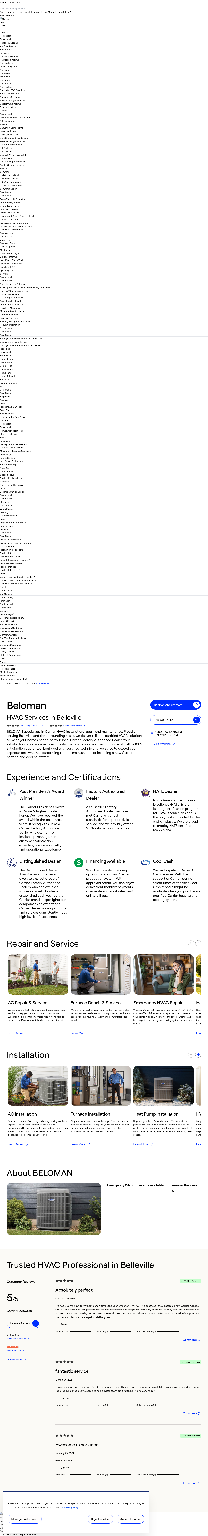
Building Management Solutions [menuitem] (16, 321)
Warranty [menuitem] (4, 481)
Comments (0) (192, 1339)
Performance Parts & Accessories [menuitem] (16, 226)
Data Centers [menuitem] (6, 369)
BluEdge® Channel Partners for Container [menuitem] (20, 345)
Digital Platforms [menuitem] (8, 256)
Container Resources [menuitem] (10, 556)
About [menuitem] (3, 586)
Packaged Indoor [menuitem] (8, 130)
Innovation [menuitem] (5, 600)
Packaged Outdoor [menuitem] (9, 134)
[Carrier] (104, 20)
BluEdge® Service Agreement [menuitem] (14, 290)
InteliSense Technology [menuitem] (11, 461)
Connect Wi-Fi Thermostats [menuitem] (13, 154)
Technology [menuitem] (5, 454)
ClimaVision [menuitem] (6, 158)
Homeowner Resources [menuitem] (11, 430)
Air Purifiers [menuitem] (6, 69)
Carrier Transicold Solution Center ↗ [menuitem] (18, 580)
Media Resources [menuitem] (8, 672)
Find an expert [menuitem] (7, 525)
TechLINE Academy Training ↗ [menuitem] (15, 559)
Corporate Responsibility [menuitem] (12, 617)
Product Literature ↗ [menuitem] (10, 553)
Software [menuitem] (4, 171)
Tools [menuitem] (2, 573)
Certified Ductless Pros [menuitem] (11, 447)
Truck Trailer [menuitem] (6, 403)
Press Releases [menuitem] (7, 668)
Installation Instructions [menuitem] (11, 549)
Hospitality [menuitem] (5, 379)
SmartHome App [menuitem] (8, 464)
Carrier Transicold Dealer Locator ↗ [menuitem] (17, 576)
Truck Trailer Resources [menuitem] (12, 539)
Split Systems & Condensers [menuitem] (14, 137)
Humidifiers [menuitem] (6, 73)
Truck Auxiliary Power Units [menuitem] (14, 222)
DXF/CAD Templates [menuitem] (10, 181)
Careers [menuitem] (4, 610)
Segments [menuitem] (5, 396)
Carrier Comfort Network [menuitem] (12, 164)
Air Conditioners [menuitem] (8, 46)
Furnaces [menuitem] (4, 52)
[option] (38, 994)
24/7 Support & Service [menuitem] (11, 297)
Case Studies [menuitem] (6, 505)
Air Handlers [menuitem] (6, 62)
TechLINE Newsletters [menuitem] (11, 563)
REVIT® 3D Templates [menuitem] (11, 185)
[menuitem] (5, 35)
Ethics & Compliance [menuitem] (10, 654)
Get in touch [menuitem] (6, 328)
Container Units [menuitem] (7, 232)
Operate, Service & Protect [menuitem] (13, 283)
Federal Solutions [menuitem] (8, 382)
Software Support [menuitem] (8, 188)
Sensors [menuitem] (4, 168)
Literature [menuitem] (5, 501)
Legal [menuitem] (3, 518)
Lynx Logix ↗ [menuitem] (6, 270)
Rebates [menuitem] (4, 437)
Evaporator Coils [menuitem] (8, 107)
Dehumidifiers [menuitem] (7, 83)
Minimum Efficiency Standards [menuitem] (15, 450)
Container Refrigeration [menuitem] (11, 229)
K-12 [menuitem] (2, 386)
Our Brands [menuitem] (5, 607)
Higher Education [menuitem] (8, 375)
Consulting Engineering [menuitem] (11, 300)
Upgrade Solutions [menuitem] (9, 314)
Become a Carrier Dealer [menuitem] (12, 491)
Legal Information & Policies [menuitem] (14, 522)
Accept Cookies (130, 1519)
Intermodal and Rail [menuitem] (9, 212)
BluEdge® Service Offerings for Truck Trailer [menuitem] (22, 338)
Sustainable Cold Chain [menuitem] (11, 627)
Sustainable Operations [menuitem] (11, 631)
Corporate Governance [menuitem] (11, 644)
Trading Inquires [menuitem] (8, 566)
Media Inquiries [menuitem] (7, 675)
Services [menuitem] (4, 273)
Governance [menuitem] (6, 641)
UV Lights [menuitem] (5, 79)
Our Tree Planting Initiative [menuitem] (13, 637)
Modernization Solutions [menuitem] (12, 311)
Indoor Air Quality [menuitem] (8, 66)
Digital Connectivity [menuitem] (9, 294)
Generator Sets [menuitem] (7, 236)
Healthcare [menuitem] (5, 372)
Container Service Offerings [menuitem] (13, 341)
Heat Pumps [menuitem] (6, 49)
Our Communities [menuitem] (8, 634)
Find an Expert (7, 678)
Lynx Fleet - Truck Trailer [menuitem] (12, 260)
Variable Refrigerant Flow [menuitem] (12, 100)
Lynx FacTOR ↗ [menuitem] (7, 266)
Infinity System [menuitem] (7, 457)
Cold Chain (5, 195)
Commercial (6, 117)
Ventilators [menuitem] (5, 76)
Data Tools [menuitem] (5, 239)
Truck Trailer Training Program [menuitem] (15, 542)
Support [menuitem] (4, 420)
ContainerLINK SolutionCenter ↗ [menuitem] (16, 583)
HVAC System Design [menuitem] (10, 175)
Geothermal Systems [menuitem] (10, 103)
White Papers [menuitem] (6, 508)
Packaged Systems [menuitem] (9, 59)
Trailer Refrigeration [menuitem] (10, 202)
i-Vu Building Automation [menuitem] (12, 161)
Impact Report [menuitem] (7, 621)
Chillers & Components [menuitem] (11, 127)
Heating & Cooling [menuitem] (9, 42)
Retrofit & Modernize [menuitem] (10, 307)
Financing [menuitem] (5, 440)
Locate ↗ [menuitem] (4, 529)
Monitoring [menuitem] (5, 249)
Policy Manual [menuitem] (7, 651)
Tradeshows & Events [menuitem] (11, 406)
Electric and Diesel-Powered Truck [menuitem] (17, 215)
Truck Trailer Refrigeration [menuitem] (13, 198)
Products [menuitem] (4, 32)
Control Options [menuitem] (7, 246)
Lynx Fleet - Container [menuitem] (11, 263)
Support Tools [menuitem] (7, 474)
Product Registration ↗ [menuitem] (11, 478)
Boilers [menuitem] (3, 110)
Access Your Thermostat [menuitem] (12, 484)
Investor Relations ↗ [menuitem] (10, 648)
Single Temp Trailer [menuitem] (10, 205)
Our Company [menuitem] (7, 597)
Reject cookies (100, 1519)
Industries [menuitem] (5, 348)
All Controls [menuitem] (6, 147)
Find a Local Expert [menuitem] (9, 433)
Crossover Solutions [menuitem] (10, 96)
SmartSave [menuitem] (5, 467)
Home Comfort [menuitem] (7, 358)
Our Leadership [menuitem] (7, 604)
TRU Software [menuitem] (7, 546)
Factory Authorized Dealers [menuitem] (13, 444)
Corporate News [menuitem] (8, 665)
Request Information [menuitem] (10, 324)
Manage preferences (24, 1519)
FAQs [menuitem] (2, 488)
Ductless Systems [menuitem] (9, 56)
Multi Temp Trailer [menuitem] (9, 209)
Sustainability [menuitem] (7, 413)
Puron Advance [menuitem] (7, 471)
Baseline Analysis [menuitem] (9, 317)
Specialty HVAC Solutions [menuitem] (12, 90)
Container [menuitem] (4, 399)
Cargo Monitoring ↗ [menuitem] (9, 253)
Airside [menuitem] (3, 124)
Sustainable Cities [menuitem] (9, 624)
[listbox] (104, 994)
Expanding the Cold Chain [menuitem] (13, 416)
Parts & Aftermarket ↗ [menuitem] (11, 144)
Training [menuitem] (4, 512)
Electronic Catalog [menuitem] (9, 178)
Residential (5, 39)
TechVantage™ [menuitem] (7, 614)
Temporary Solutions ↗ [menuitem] (11, 304)
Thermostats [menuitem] (6, 151)
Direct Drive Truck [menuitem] (9, 219)
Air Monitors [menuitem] (6, 86)
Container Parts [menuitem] (7, 243)
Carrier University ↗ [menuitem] (10, 515)
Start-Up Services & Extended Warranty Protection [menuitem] (25, 287)
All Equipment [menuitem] (7, 120)
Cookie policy (70, 1507)
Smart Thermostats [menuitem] (9, 93)
